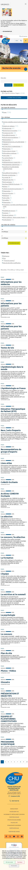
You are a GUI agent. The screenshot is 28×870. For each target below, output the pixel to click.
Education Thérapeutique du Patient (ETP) (13, 410)
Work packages (7, 182)
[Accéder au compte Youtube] (14, 836)
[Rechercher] (21, 40)
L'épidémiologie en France (13, 388)
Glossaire (5, 682)
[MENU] (25, 40)
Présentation (6, 149)
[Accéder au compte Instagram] (18, 836)
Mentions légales (14, 817)
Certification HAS (14, 828)
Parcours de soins (8, 193)
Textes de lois (7, 348)
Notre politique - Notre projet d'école (14, 217)
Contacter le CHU (15, 796)
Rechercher (19, 85)
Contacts (5, 213)
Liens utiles (6, 463)
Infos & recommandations (10, 137)
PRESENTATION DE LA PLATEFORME (13, 142)
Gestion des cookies (14, 831)
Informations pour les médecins (11, 283)
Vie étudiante (7, 219)
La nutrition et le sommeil (13, 594)
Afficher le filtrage (25, 69)
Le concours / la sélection (13, 537)
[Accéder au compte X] (10, 836)
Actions (5, 186)
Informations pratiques (9, 153)
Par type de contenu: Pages (11, 93)
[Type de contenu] (9, 260)
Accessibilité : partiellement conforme (14, 814)
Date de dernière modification (12, 263)
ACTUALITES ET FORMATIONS (11, 146)
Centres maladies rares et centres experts (15, 122)
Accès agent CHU (14, 811)
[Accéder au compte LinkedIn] (22, 836)
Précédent (2, 761)
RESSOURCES (7, 139)
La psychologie (8, 615)
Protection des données (14, 819)
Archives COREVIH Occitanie (10, 494)
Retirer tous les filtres (14, 97)
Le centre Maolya (8, 158)
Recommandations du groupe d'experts (11, 450)
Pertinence (6, 256)
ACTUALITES (6, 160)
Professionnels (7, 128)
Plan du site (6, 653)
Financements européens (14, 825)
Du (2, 229)
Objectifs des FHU (8, 179)
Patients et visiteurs (8, 126)
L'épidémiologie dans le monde (12, 368)
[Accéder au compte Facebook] (6, 836)
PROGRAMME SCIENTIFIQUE (8, 743)
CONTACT (6, 144)
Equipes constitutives (9, 175)
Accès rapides (24, 36)
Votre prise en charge (9, 151)
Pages (4, 112)
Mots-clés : (3, 78)
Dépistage (6, 195)
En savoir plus (7, 31)
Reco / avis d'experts (11, 430)
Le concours (6, 634)
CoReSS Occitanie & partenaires (12, 189)
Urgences (5, 36)
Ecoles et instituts (8, 215)
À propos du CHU (8, 133)
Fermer (25, 4)
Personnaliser (14, 865)
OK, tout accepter (9, 862)
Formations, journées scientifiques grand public (15, 205)
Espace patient (14, 808)
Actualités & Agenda (9, 135)
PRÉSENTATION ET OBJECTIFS (10, 694)
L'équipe (5, 574)
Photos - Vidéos (8, 671)
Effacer (9, 85)
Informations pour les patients (11, 304)
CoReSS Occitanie (9, 482)
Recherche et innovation (10, 130)
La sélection (6, 516)
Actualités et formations (10, 173)
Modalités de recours (9, 210)
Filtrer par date (14, 243)
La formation (7, 558)
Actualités (6, 200)
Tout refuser (19, 862)
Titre (4, 258)
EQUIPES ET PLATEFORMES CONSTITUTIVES (9, 718)
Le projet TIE (6, 177)
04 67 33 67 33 (15, 801)
